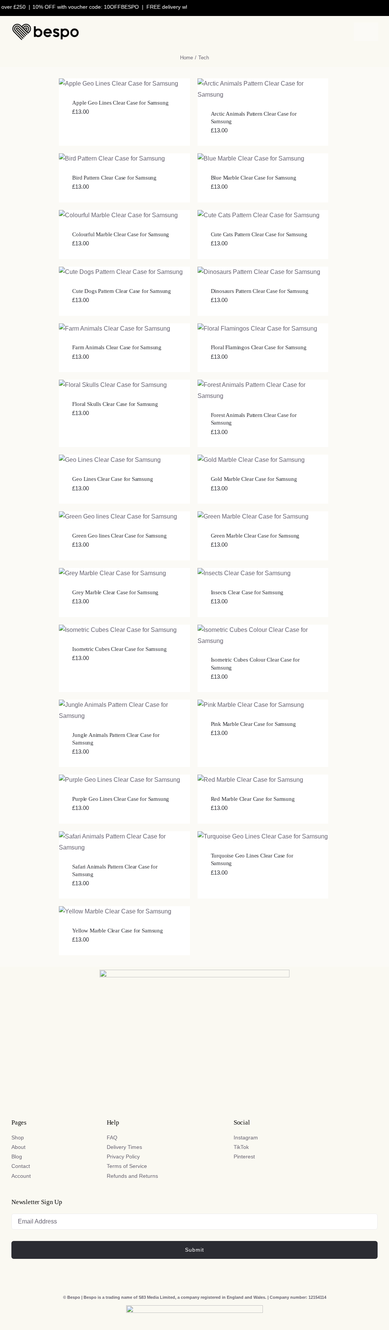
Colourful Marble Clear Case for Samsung (120, 234)
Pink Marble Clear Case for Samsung (253, 724)
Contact (20, 1166)
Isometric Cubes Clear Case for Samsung (119, 649)
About (18, 1147)
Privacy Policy (123, 1156)
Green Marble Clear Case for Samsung (255, 536)
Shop (17, 1137)
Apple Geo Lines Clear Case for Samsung (120, 103)
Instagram (246, 1137)
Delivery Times (124, 1147)
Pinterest (244, 1156)
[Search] (297, 32)
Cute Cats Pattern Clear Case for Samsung (259, 234)
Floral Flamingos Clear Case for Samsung (259, 347)
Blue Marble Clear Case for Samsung (253, 178)
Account (21, 1176)
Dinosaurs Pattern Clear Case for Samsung (259, 291)
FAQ (112, 1137)
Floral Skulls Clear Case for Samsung (115, 404)
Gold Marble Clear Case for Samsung (254, 479)
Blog (16, 1156)
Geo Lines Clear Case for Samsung (112, 479)
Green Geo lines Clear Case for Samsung (119, 536)
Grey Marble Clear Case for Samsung (115, 592)
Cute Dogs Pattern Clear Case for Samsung (121, 291)
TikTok (241, 1147)
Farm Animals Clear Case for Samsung (116, 347)
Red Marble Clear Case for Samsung (253, 799)
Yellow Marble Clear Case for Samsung (117, 931)
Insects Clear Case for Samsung (247, 592)
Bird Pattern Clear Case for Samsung (114, 178)
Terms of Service (127, 1166)
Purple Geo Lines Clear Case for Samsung (120, 799)
